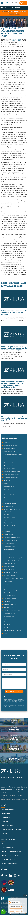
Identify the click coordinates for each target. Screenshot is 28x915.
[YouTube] (19, 876)
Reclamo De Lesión (9, 592)
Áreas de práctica (8, 809)
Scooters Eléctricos (9, 616)
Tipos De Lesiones (9, 627)
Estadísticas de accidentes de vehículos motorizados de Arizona (14, 312)
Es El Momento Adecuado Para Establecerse (12, 510)
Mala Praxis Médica (9, 563)
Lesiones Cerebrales (9, 546)
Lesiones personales (9, 847)
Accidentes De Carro (9, 468)
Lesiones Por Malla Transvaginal (13, 558)
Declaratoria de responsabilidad (19, 799)
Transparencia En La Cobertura (12, 630)
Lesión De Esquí (8, 534)
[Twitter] (6, 876)
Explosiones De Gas (9, 520)
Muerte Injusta (8, 581)
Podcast (5, 821)
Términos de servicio (6, 799)
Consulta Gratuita (9, 486)
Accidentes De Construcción (12, 471)
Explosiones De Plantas (10, 523)
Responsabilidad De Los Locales (13, 610)
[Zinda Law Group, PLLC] (11, 3)
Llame (24, 3)
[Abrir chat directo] (24, 895)
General (6, 528)
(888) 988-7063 (16, 40)
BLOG (3, 844)
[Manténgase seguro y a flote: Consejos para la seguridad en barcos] (14, 405)
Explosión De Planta (9, 517)
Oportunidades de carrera (11, 829)
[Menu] (2, 2)
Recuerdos (7, 601)
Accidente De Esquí (9, 451)
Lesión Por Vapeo (9, 543)
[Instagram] (15, 876)
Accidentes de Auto (9, 457)
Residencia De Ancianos (10, 604)
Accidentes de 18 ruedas (10, 855)
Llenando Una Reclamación (11, 560)
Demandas (7, 498)
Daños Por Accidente (10, 492)
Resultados (6, 813)
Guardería (7, 531)
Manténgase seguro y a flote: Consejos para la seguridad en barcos (14, 418)
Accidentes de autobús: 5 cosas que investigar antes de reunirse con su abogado (14, 348)
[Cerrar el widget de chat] (26, 895)
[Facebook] (2, 876)
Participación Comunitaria (11, 587)
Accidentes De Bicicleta (10, 463)
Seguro (6, 619)
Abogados (7, 442)
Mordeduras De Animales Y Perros (13, 578)
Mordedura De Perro (9, 575)
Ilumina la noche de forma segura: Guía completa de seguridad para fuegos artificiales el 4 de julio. (12, 384)
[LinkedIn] (10, 876)
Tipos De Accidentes (9, 625)
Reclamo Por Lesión (9, 595)
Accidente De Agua (9, 448)
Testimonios (6, 817)
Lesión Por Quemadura (10, 540)
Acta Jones (7, 480)
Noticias (6, 584)
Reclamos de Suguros (10, 598)
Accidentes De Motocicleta (11, 474)
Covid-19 (6, 489)
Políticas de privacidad (19, 796)
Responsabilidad (8, 607)
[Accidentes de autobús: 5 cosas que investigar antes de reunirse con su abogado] (14, 335)
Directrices (7, 500)
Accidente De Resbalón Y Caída (13, 454)
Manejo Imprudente (9, 569)
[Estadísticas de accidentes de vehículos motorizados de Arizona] (14, 299)
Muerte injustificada (9, 859)
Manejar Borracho (9, 566)
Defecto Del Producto (10, 495)
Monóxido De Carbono (10, 572)
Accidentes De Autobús (10, 460)
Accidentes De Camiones (11, 465)
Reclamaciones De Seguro (11, 590)
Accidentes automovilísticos (12, 851)
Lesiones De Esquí (9, 549)
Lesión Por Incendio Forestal (12, 537)
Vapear (6, 633)
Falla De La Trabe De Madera (12, 526)
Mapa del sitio (12, 796)
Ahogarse (6, 483)
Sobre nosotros (7, 825)
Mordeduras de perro (9, 863)
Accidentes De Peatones (11, 477)
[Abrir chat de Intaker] (10, 914)
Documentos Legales (10, 503)
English (4, 833)
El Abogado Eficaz (9, 506)
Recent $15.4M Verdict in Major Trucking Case (14, 13)
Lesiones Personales (9, 555)
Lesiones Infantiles (9, 552)
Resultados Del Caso (9, 613)
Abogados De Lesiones (10, 445)
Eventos (6, 514)
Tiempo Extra (7, 622)
